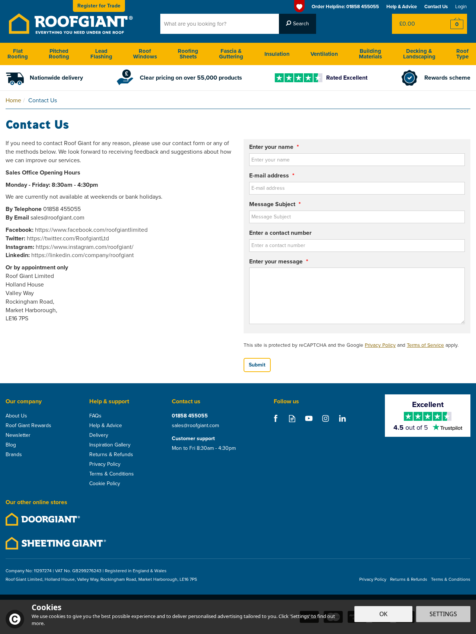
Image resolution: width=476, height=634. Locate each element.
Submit (257, 365)
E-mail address (272, 176)
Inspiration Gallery (110, 445)
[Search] (297, 24)
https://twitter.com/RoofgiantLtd (68, 238)
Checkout (452, 24)
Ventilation (324, 54)
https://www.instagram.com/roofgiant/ (85, 247)
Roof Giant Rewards (28, 425)
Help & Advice (105, 425)
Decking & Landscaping (419, 54)
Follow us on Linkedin (342, 418)
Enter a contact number (280, 233)
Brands (14, 454)
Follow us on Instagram (325, 418)
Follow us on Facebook (275, 418)
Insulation (277, 54)
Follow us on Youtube (308, 418)
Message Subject (275, 204)
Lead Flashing (101, 54)
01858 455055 (190, 416)
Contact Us (436, 6)
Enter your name (274, 147)
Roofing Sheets (188, 54)
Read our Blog (292, 418)
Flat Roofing (17, 54)
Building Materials (370, 54)
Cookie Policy (104, 483)
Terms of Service (425, 345)
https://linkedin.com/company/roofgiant (82, 255)
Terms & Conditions (111, 474)
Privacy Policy (380, 345)
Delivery (98, 435)
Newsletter (18, 435)
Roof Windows (145, 54)
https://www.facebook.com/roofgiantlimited (91, 229)
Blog (11, 445)
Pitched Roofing (59, 54)
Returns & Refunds (111, 454)
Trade (98, 6)
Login (461, 6)
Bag (414, 24)
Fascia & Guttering (231, 54)
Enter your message (278, 261)
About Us (16, 416)
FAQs (95, 416)
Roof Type (462, 54)
